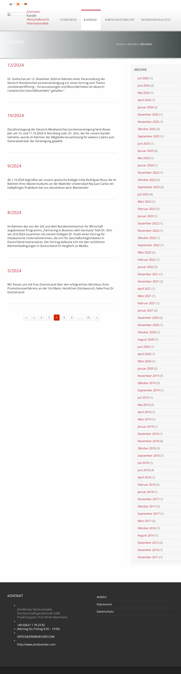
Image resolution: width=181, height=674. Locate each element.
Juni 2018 (144, 470)
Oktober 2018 (147, 448)
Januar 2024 (145, 165)
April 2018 (144, 477)
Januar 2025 (145, 151)
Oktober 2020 (147, 332)
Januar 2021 (145, 310)
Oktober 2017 (147, 506)
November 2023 (148, 173)
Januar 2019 (145, 427)
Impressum (104, 604)
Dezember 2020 (148, 318)
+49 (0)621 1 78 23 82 (31, 625)
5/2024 (14, 270)
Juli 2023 (143, 194)
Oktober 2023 (147, 180)
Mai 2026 (144, 93)
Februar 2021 (146, 303)
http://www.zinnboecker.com (36, 644)
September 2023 (149, 187)
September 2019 (149, 390)
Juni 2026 (144, 85)
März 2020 (144, 361)
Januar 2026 (145, 107)
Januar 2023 (145, 216)
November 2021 (148, 281)
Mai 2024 (144, 158)
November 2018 (148, 441)
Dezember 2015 (148, 543)
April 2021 (144, 289)
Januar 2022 (145, 267)
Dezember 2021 (148, 274)
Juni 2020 (144, 347)
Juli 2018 (143, 463)
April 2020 (144, 354)
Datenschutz (105, 611)
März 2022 (144, 252)
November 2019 (148, 376)
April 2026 (144, 100)
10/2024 (15, 115)
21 (88, 317)
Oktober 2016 (147, 528)
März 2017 (144, 521)
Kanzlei (90, 19)
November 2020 (148, 325)
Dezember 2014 (148, 550)
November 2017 (148, 499)
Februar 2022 (146, 260)
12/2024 (15, 65)
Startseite (68, 19)
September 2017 (149, 514)
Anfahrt (102, 597)
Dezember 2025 (148, 114)
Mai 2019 (144, 405)
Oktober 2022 (147, 238)
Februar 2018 (146, 485)
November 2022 (148, 231)
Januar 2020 (145, 368)
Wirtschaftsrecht (119, 19)
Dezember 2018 (148, 434)
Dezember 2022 (148, 223)
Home (120, 44)
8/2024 (14, 212)
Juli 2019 (143, 397)
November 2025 (148, 122)
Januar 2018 (145, 492)
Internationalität (156, 19)
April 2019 (144, 412)
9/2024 (14, 166)
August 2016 (146, 535)
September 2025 (149, 136)
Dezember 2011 (148, 557)
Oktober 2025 (147, 129)
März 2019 (144, 419)
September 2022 (149, 245)
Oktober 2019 (147, 383)
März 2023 (144, 202)
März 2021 (144, 296)
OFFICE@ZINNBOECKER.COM (35, 637)
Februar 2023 (146, 209)
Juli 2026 (143, 78)
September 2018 (149, 456)
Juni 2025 (144, 143)
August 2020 (146, 339)
